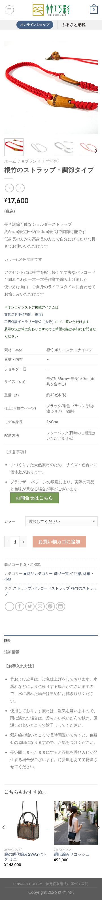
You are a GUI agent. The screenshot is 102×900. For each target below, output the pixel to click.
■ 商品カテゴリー (38, 573)
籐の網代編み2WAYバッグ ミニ (25, 857)
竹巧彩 (52, 161)
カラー (9, 521)
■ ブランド (31, 161)
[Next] (89, 87)
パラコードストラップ (51, 588)
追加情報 (11, 651)
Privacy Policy (27, 884)
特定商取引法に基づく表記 (67, 884)
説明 (8, 640)
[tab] (51, 640)
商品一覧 (61, 573)
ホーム (10, 161)
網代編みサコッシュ (72, 854)
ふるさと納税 (74, 25)
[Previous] (13, 87)
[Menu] (9, 9)
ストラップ (22, 588)
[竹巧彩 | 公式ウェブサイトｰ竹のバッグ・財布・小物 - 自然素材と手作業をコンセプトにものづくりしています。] (51, 10)
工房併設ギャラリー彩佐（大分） (29, 321)
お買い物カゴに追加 (59, 541)
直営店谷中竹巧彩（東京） (24, 314)
